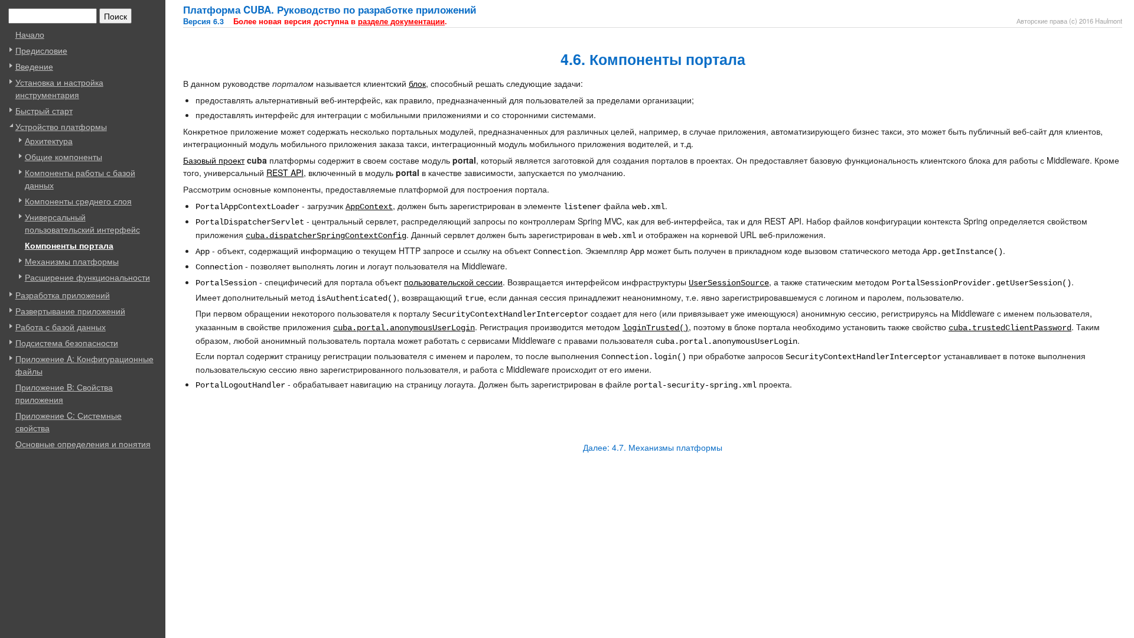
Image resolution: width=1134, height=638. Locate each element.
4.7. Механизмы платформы (667, 447)
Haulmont (1108, 20)
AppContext (369, 206)
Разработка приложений (62, 295)
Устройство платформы (61, 126)
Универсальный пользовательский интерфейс (82, 223)
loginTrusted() (656, 328)
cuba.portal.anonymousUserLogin (404, 328)
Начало (29, 34)
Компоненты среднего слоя (78, 201)
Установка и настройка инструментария (59, 88)
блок (417, 83)
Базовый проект (214, 160)
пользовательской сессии (453, 282)
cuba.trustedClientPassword (1010, 328)
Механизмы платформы (72, 261)
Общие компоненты (63, 156)
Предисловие (41, 50)
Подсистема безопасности (66, 343)
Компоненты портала (69, 245)
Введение (34, 66)
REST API (285, 172)
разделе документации (401, 21)
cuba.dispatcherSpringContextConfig (326, 235)
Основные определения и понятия (83, 444)
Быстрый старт (44, 110)
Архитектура (49, 141)
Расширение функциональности (87, 277)
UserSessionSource (729, 283)
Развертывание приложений (70, 311)
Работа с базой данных (60, 327)
